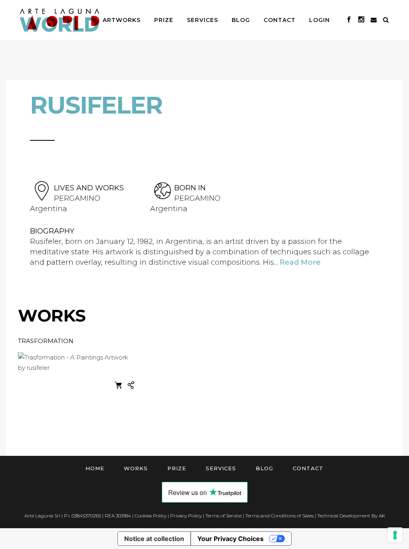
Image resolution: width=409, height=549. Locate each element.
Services (221, 468)
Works (136, 468)
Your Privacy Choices (230, 539)
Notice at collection (154, 539)
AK (382, 516)
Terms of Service (223, 516)
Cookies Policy (151, 516)
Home (94, 468)
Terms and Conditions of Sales (279, 516)
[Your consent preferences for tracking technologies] (395, 535)
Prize (176, 468)
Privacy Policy (186, 516)
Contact (308, 468)
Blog (264, 468)
